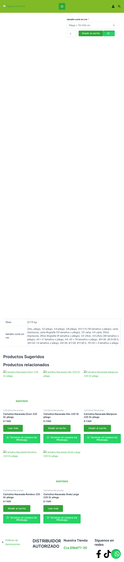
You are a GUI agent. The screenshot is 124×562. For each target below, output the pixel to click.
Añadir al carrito (91, 33)
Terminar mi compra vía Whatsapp (23, 438)
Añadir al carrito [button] (57, 428)
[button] (119, 6)
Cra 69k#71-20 (75, 548)
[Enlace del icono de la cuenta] (113, 6)
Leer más (13, 428)
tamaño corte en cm (78, 19)
